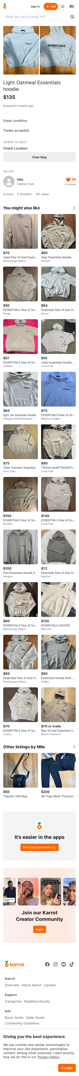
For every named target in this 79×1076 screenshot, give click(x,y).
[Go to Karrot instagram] (55, 964)
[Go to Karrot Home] (14, 964)
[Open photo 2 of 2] (58, 50)
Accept (67, 1068)
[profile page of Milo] (9, 181)
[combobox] (36, 16)
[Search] (72, 16)
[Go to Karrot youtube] (63, 964)
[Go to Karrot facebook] (47, 964)
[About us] (62, 6)
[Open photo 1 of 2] (21, 50)
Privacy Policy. (49, 1057)
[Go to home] (4, 6)
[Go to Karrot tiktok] (71, 964)
